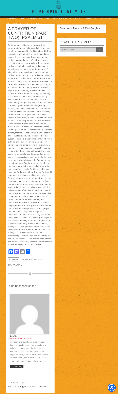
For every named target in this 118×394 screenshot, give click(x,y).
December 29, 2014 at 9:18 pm (20, 338)
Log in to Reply (17, 367)
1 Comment (13, 260)
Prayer (25, 259)
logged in (24, 386)
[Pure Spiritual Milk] (59, 7)
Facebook (65, 28)
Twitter (76, 28)
